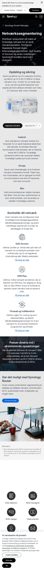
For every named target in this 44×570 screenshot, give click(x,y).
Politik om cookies (19, 548)
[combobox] (14, 10)
